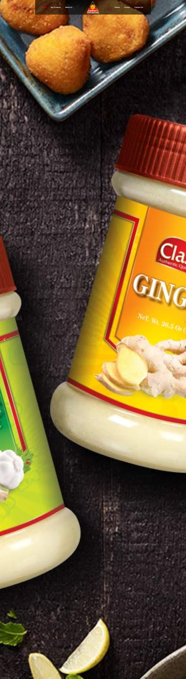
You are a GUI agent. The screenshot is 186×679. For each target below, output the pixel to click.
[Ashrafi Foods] (93, 7)
